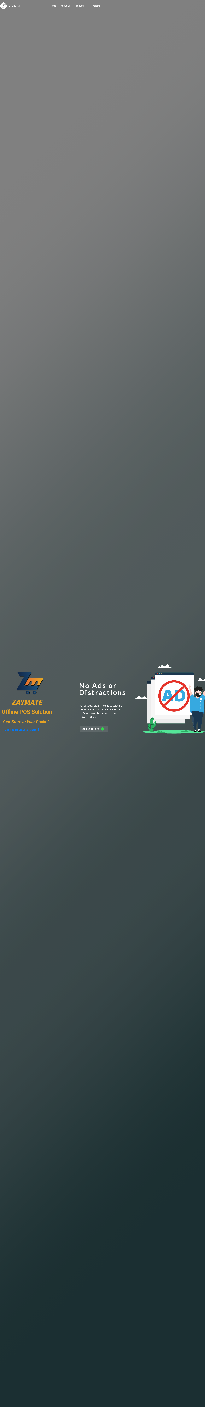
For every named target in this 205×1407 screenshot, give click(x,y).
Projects (96, 5)
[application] (85, 5)
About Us (65, 5)
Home (53, 5)
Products (79, 5)
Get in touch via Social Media (20, 729)
